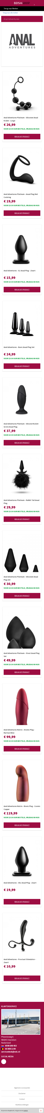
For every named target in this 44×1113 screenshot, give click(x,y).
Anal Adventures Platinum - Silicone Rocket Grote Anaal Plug (21, 425)
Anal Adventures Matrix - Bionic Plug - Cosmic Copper (22, 807)
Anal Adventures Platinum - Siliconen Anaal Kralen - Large (21, 119)
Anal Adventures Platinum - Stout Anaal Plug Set (21, 654)
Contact (22, 1099)
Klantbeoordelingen (22, 1105)
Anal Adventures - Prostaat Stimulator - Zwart (20, 961)
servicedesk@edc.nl (10, 1051)
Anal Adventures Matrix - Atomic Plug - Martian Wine (19, 731)
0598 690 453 (11, 1045)
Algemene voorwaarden (22, 1088)
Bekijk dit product (22, 136)
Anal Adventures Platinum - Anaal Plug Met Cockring (21, 195)
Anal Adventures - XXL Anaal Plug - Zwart (20, 883)
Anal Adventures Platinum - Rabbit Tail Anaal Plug (21, 501)
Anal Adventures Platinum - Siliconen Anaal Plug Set (21, 578)
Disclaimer (22, 1093)
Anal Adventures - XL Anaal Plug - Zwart (19, 270)
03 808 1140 (10, 1048)
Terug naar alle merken (10, 13)
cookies (26, 1110)
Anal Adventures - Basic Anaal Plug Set (19, 347)
